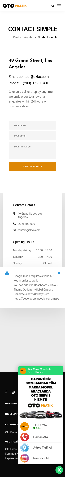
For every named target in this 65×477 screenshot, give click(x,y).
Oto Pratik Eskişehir (17, 432)
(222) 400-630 (26, 223)
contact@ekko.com (29, 230)
